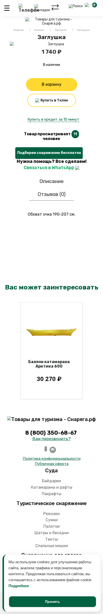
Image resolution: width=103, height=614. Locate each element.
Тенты (51, 539)
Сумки (52, 520)
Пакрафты (51, 493)
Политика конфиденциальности (51, 458)
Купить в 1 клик (54, 100)
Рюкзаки (51, 513)
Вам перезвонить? (51, 438)
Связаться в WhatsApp (49, 167)
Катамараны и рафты (51, 487)
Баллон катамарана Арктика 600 (49, 364)
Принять (52, 602)
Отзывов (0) (52, 194)
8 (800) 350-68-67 (51, 432)
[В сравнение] (55, 173)
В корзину (52, 84)
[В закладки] (49, 173)
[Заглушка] (54, 44)
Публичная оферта (51, 464)
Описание (52, 181)
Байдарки (51, 480)
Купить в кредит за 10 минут (53, 119)
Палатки (51, 526)
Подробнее (18, 586)
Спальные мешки (51, 545)
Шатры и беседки (51, 532)
